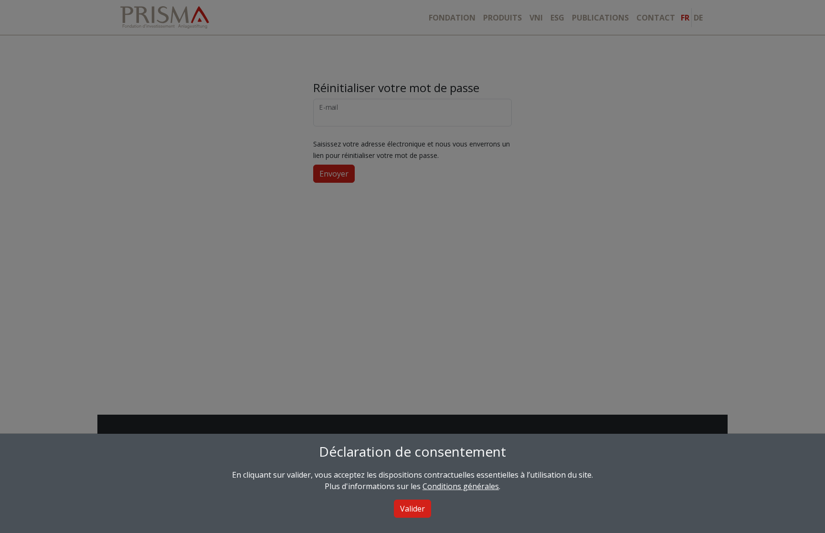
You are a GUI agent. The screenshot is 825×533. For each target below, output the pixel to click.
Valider (412, 508)
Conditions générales (461, 486)
